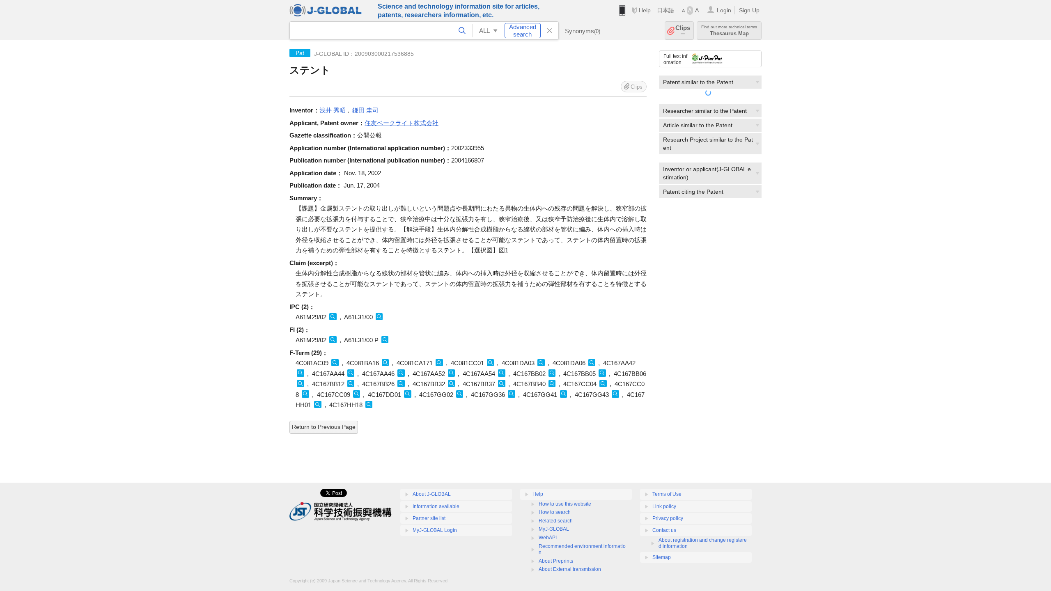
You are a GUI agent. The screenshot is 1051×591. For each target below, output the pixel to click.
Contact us (664, 530)
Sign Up (749, 10)
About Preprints (556, 561)
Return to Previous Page (324, 427)
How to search (555, 512)
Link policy (664, 506)
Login (724, 10)
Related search (556, 521)
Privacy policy (667, 518)
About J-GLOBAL (432, 494)
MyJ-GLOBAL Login (435, 530)
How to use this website (565, 504)
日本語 (665, 10)
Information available (436, 506)
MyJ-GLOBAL (554, 529)
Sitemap (661, 557)
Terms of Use (667, 494)
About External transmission (570, 569)
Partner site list (429, 518)
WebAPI (548, 538)
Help (645, 10)
